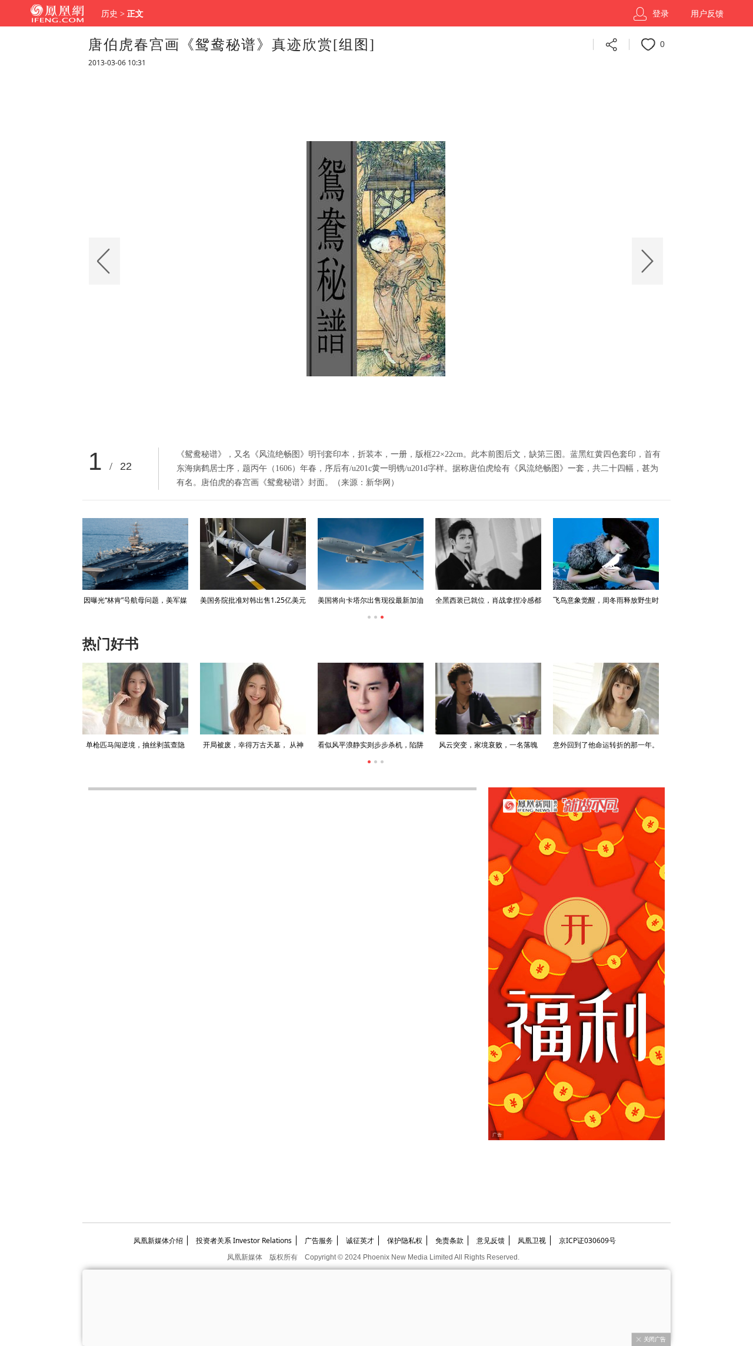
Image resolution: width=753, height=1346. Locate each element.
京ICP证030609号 (587, 1240)
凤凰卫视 (532, 1240)
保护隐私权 (404, 1240)
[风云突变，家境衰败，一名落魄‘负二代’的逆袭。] (488, 698)
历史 (109, 13)
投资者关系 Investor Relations (244, 1240)
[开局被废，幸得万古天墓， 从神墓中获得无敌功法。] (253, 698)
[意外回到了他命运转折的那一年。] (606, 698)
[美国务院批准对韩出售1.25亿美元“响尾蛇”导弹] (253, 554)
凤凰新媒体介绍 (158, 1240)
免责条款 (449, 1240)
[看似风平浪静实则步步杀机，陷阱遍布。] (371, 698)
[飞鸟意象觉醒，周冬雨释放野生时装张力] (606, 554)
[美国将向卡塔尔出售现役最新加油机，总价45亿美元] (371, 554)
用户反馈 (707, 13)
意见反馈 (491, 1240)
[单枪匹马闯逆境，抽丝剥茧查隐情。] (135, 698)
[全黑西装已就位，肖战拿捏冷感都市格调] (488, 554)
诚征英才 (360, 1240)
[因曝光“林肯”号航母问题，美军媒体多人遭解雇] (135, 554)
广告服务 (319, 1240)
